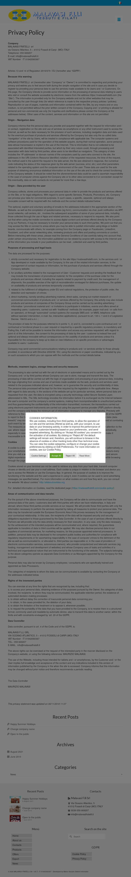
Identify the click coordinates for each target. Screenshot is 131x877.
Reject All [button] (70, 455)
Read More (84, 455)
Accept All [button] (56, 455)
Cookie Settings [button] (38, 455)
